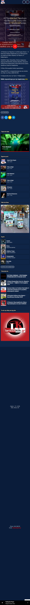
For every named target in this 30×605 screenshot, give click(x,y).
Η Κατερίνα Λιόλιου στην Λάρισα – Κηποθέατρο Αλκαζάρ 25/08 (16, 296)
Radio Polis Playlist (11, 160)
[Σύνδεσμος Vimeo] (3, 2)
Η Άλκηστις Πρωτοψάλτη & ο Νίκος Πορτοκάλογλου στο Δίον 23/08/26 (17, 303)
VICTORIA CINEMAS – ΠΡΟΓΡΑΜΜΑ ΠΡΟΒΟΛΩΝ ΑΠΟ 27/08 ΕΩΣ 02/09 (17, 276)
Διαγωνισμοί (15, 14)
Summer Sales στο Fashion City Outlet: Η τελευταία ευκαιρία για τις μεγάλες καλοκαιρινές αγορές (18, 289)
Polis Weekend (6, 147)
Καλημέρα (9, 187)
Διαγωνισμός (4, 112)
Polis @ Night (10, 167)
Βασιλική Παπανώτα (12, 193)
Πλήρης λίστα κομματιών (7, 266)
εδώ (26, 79)
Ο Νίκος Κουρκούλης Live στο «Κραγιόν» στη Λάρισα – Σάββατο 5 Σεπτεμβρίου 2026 (18, 283)
